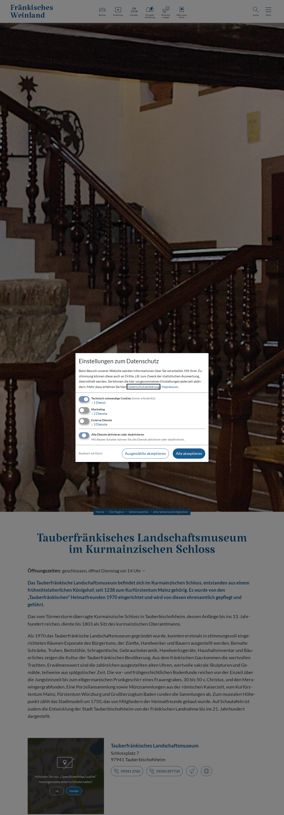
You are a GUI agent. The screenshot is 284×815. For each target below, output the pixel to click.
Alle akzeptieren (189, 453)
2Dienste (99, 413)
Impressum (170, 387)
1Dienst (98, 403)
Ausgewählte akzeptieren (145, 453)
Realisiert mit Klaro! (90, 453)
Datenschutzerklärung (143, 387)
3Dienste (99, 424)
